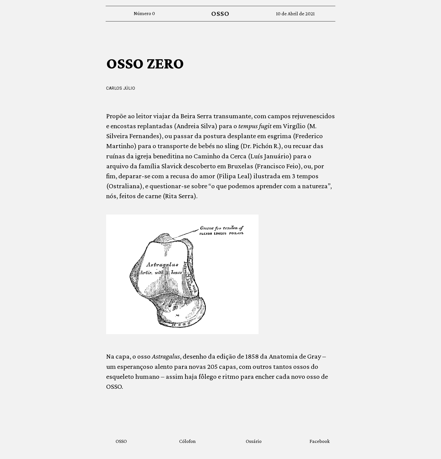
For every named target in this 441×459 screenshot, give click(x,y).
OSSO (220, 13)
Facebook (320, 441)
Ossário (254, 441)
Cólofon (187, 441)
